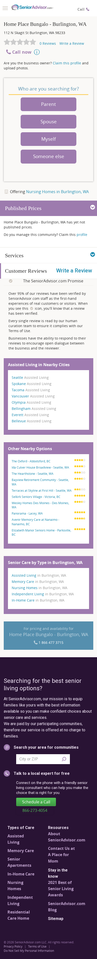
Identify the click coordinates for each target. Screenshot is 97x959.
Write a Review (71, 43)
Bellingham (34, 408)
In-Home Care (38, 600)
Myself (48, 139)
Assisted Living (39, 575)
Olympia (31, 402)
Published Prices (23, 208)
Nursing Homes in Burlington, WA (57, 191)
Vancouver (33, 396)
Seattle (30, 377)
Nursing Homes (39, 587)
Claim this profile (66, 63)
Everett (30, 414)
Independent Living (43, 594)
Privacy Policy (13, 946)
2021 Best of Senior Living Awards (61, 889)
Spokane (31, 383)
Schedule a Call (36, 802)
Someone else (48, 156)
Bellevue (31, 421)
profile (81, 234)
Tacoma (31, 390)
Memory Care (38, 581)
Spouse (49, 121)
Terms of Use (37, 946)
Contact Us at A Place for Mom (61, 855)
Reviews (48, 43)
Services (14, 255)
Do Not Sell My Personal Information (29, 951)
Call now (21, 52)
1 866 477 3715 (51, 642)
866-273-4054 (34, 810)
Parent (48, 104)
